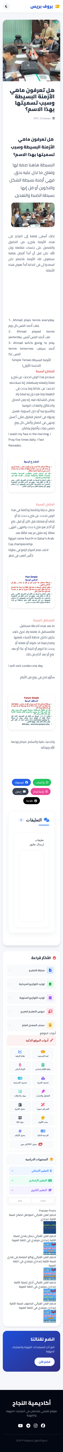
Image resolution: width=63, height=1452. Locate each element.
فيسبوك (19, 782)
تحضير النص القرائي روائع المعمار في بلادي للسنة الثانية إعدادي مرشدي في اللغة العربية (31, 1261)
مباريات (43, 1200)
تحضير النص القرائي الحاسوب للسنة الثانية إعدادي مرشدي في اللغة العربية (33, 1305)
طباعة (29, 800)
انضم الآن (44, 1361)
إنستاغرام (38, 791)
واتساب (40, 782)
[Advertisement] (31, 295)
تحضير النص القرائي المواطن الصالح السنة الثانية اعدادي (32, 1217)
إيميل (18, 791)
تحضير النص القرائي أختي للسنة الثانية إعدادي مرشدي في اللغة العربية (35, 1284)
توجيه (20, 1200)
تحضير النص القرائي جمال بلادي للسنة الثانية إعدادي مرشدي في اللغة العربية (34, 1238)
